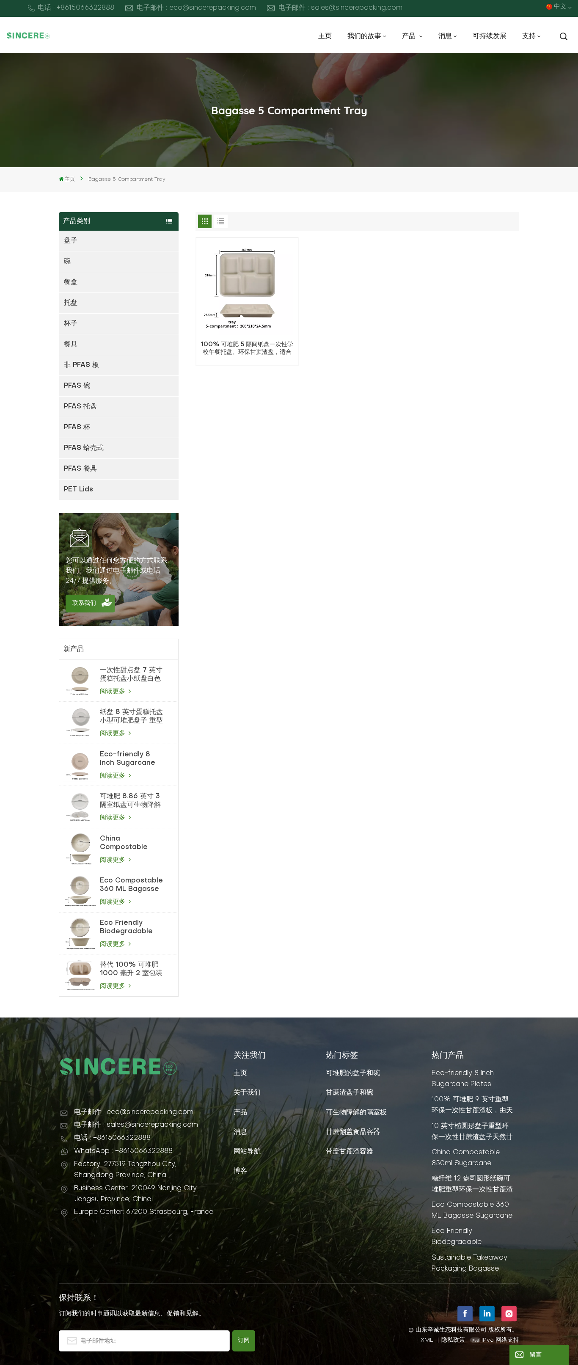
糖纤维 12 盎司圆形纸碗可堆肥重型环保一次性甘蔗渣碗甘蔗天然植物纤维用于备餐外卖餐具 (472, 1184)
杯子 (70, 323)
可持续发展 (489, 36)
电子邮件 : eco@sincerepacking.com (196, 8)
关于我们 (247, 1092)
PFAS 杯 (77, 427)
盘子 (70, 240)
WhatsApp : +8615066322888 (123, 1151)
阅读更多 (113, 692)
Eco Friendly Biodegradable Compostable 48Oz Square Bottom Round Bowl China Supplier (126, 928)
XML (427, 1340)
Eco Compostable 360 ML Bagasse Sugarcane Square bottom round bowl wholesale (131, 885)
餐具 (70, 344)
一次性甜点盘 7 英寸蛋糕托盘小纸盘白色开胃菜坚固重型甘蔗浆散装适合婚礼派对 (131, 675)
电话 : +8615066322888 (76, 8)
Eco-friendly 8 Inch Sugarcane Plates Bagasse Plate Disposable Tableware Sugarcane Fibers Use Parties (131, 759)
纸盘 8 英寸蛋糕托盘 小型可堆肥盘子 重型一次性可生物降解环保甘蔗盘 (131, 717)
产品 (410, 36)
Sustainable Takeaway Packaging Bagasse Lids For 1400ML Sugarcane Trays (469, 1263)
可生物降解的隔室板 (356, 1112)
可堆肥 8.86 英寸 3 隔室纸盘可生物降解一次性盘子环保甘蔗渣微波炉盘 (130, 801)
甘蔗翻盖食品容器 (353, 1132)
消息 (445, 36)
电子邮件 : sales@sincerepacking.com (340, 8)
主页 (325, 36)
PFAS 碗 (77, 386)
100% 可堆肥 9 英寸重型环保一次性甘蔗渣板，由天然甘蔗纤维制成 (472, 1105)
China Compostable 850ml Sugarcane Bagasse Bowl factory (131, 844)
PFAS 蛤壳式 (84, 448)
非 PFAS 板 (81, 365)
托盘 (70, 303)
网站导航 (247, 1151)
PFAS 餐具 (80, 469)
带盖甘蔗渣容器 (349, 1151)
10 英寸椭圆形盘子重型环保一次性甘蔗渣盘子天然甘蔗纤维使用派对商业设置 (472, 1132)
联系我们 (84, 603)
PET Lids (78, 489)
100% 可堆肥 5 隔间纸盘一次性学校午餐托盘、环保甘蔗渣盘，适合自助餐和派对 (247, 349)
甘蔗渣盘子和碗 (349, 1092)
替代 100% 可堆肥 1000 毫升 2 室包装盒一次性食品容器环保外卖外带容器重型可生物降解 (131, 970)
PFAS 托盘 (80, 406)
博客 (240, 1171)
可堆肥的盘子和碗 (353, 1073)
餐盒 (70, 282)
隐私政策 (453, 1340)
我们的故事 (364, 36)
